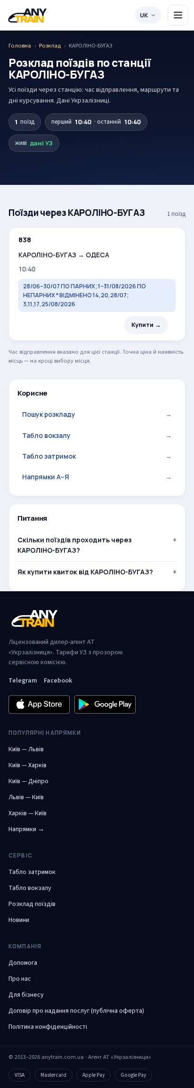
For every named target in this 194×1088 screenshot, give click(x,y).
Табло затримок (97, 456)
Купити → (146, 325)
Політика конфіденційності (47, 1027)
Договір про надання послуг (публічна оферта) (76, 1011)
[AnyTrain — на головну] (27, 15)
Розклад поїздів (32, 904)
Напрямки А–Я (97, 476)
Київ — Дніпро (28, 781)
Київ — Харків (27, 765)
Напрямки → (26, 829)
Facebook (58, 680)
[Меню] (178, 15)
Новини (18, 920)
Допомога (22, 963)
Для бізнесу (26, 995)
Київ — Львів (26, 749)
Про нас (19, 979)
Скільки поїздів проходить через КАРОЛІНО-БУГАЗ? (74, 545)
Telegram (22, 680)
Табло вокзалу (97, 435)
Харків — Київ (27, 813)
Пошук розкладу (97, 414)
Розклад (50, 45)
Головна (19, 45)
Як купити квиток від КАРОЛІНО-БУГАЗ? (85, 571)
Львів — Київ (26, 797)
